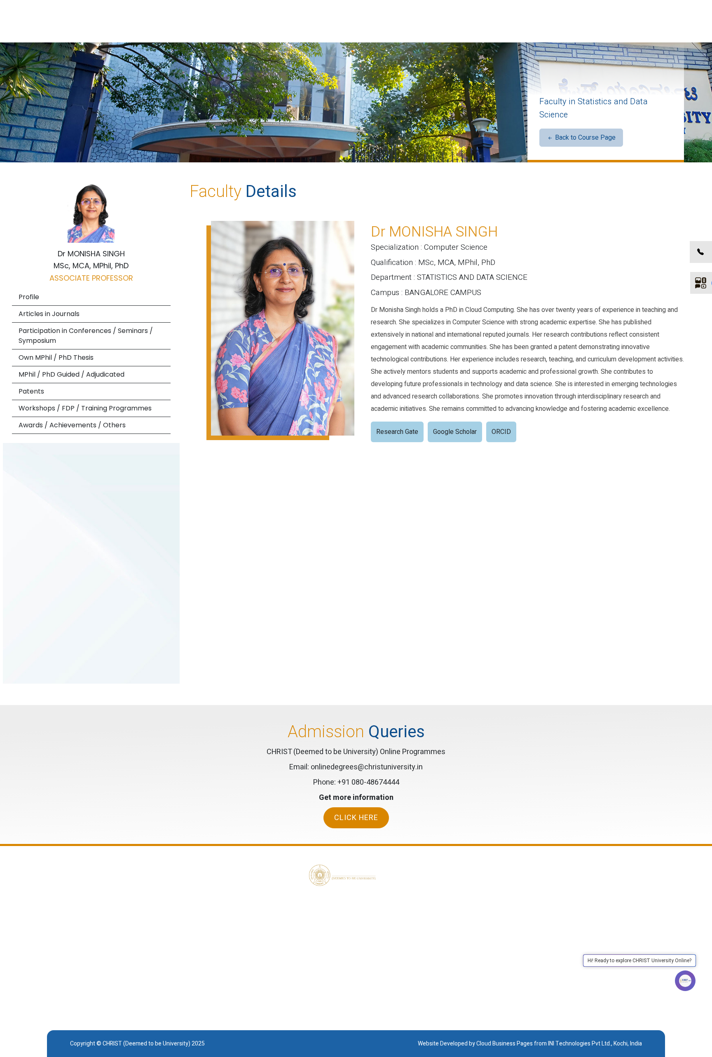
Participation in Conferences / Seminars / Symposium (86, 335)
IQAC (524, 952)
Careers (528, 965)
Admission (584, 939)
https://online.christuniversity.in (108, 999)
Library (578, 912)
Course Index (588, 952)
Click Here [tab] (356, 817)
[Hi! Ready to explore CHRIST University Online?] (685, 980)
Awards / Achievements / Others (72, 425)
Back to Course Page (584, 138)
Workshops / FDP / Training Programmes (85, 408)
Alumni (526, 939)
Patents (31, 391)
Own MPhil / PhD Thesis (56, 357)
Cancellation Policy (440, 912)
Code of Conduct (437, 925)
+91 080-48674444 (368, 782)
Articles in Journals (49, 314)
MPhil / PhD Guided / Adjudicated (71, 374)
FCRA (525, 925)
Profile (29, 297)
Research (582, 925)
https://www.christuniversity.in (128, 985)
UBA (523, 912)
